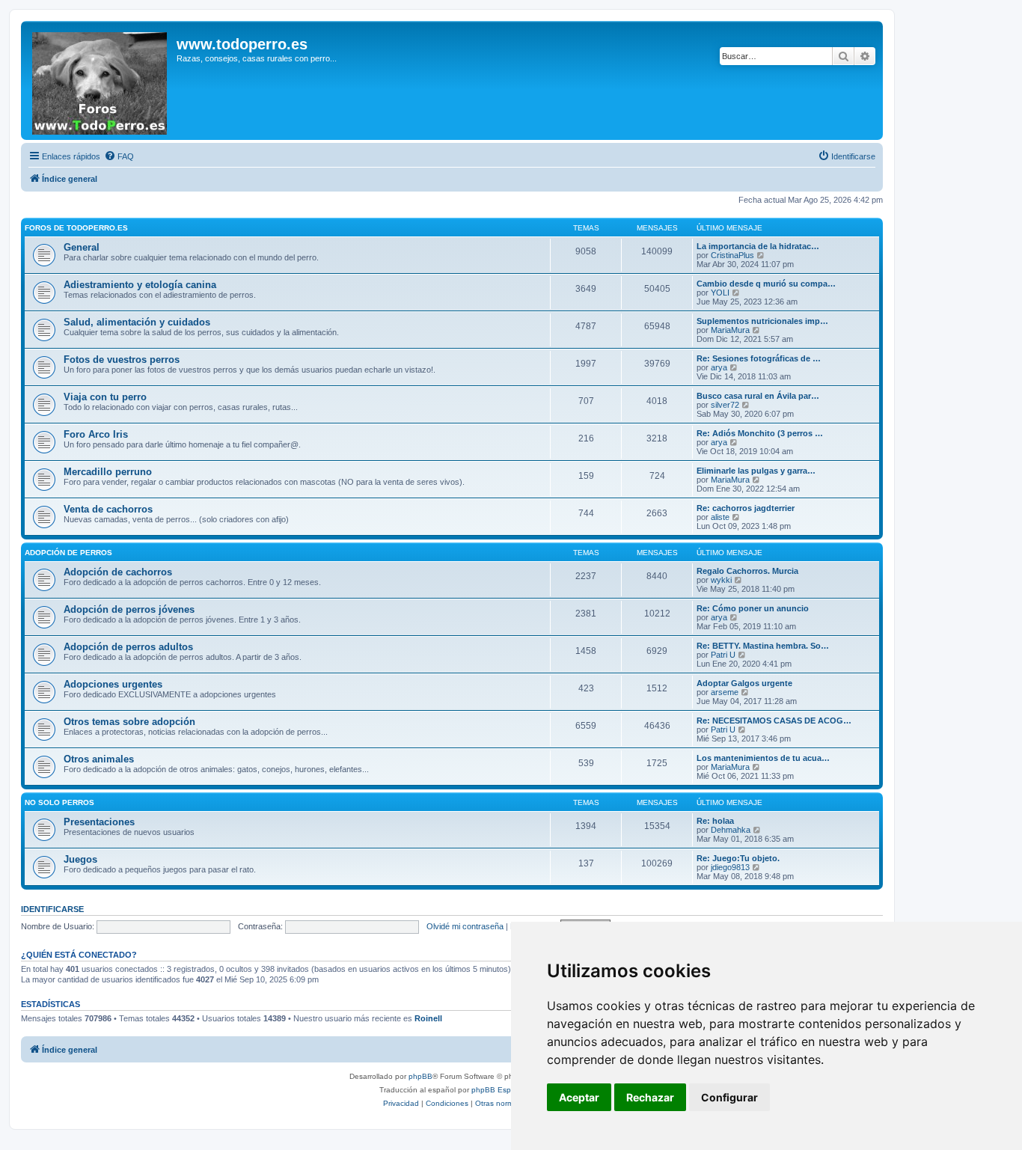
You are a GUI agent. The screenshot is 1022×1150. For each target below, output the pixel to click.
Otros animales (99, 759)
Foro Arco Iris (96, 434)
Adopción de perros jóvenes (129, 609)
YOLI (720, 292)
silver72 (725, 404)
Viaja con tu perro (105, 397)
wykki (721, 579)
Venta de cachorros (108, 509)
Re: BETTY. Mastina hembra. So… (763, 645)
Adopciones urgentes (113, 684)
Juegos (80, 859)
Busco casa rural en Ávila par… (758, 395)
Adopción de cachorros (118, 572)
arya (719, 367)
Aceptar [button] (579, 1097)
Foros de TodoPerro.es (76, 228)
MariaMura (730, 329)
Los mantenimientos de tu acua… (763, 757)
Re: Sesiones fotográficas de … (759, 358)
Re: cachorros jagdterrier (746, 508)
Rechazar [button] (650, 1097)
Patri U (723, 654)
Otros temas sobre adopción (129, 721)
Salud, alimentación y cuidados (137, 322)
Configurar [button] (729, 1097)
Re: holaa (715, 820)
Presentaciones (99, 822)
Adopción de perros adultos (128, 646)
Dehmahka (730, 829)
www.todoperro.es (242, 44)
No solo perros (59, 802)
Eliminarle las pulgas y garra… (756, 470)
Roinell (428, 1018)
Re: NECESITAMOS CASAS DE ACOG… (774, 720)
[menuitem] (119, 156)
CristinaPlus (732, 255)
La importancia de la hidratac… (758, 246)
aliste (720, 517)
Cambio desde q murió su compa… (766, 283)
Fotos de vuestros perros (122, 359)
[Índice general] (101, 80)
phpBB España (497, 1090)
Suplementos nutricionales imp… (762, 320)
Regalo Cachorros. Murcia (747, 570)
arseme (724, 692)
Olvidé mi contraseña (465, 926)
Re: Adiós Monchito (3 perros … (760, 433)
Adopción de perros (68, 552)
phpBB (420, 1076)
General (82, 247)
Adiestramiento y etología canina (140, 284)
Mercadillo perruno (108, 471)
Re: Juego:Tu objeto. (738, 858)
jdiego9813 (730, 867)
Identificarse (52, 909)
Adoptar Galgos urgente (744, 683)
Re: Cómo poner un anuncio (753, 608)
